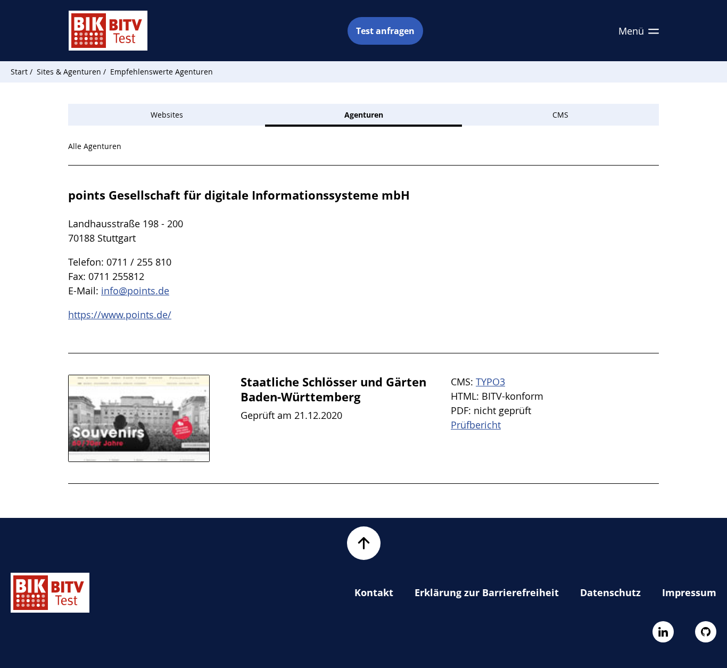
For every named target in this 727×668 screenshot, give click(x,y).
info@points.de (135, 290)
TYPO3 (490, 381)
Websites (167, 115)
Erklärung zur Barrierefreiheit (487, 592)
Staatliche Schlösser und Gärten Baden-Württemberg (333, 389)
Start (19, 72)
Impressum (689, 592)
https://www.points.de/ (119, 314)
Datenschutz (610, 592)
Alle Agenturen (94, 146)
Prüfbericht (476, 424)
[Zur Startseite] (108, 31)
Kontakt (373, 592)
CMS (560, 115)
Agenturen (363, 115)
